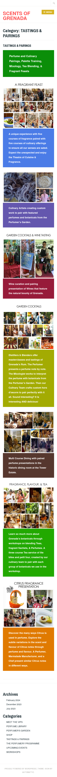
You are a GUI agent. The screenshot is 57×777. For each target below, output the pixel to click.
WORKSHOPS (13, 752)
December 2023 (13, 704)
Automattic (28, 772)
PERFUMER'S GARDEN (18, 730)
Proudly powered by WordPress (20, 768)
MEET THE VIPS (14, 722)
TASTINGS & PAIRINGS (17, 45)
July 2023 (11, 708)
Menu (49, 12)
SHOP (9, 734)
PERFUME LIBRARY (16, 726)
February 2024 (13, 700)
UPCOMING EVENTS (16, 747)
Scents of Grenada (16, 15)
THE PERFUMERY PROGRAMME (23, 743)
